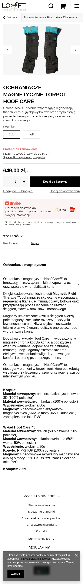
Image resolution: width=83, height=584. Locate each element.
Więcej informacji (17, 215)
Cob (11, 134)
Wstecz (12, 17)
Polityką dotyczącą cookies (34, 558)
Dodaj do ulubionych (18, 191)
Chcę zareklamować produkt (41, 518)
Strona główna (34, 17)
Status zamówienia (41, 505)
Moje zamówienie (39, 496)
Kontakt (41, 531)
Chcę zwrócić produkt (42, 524)
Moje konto (39, 539)
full (31, 134)
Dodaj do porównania (65, 191)
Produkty (53, 17)
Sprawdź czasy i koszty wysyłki (24, 157)
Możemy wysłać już (16, 153)
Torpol (35, 243)
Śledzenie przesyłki (41, 511)
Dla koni (69, 17)
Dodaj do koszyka (55, 181)
